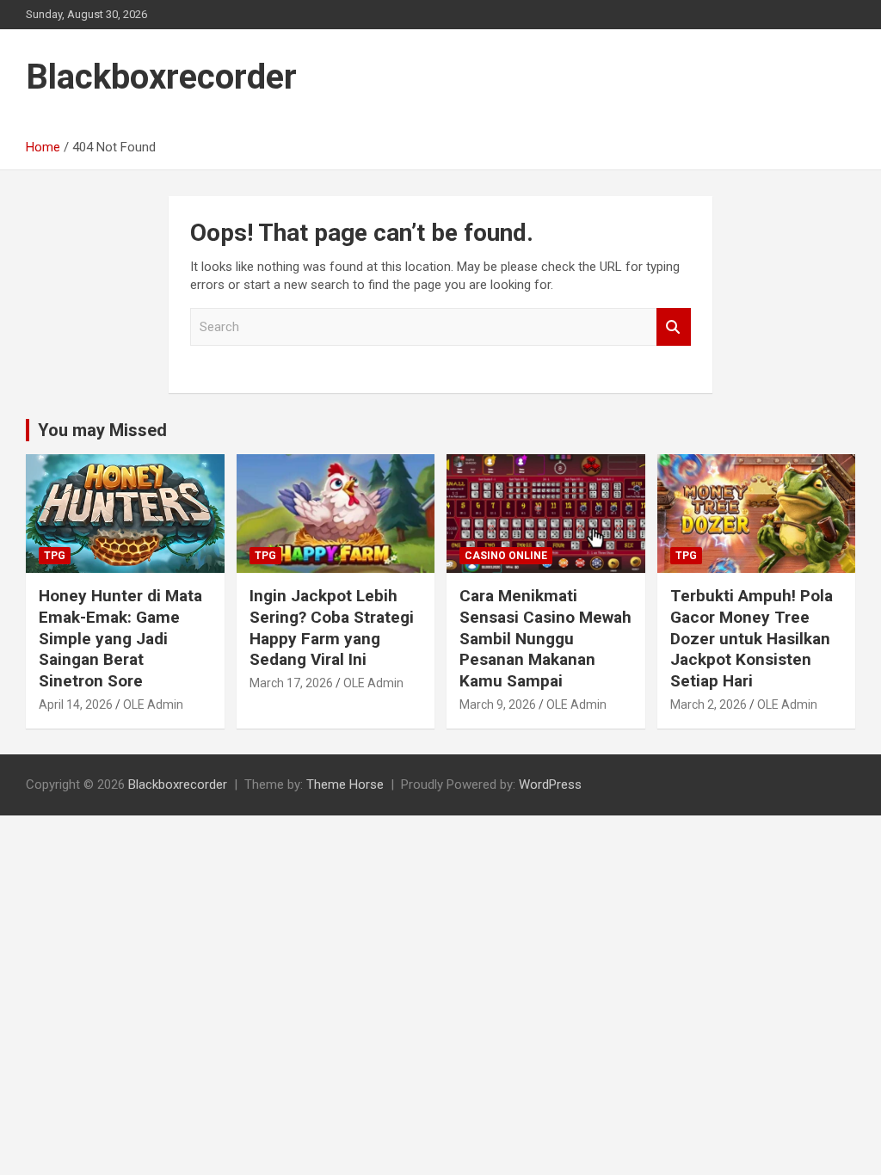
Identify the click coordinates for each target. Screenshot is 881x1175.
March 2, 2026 (708, 704)
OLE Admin (153, 704)
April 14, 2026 (76, 704)
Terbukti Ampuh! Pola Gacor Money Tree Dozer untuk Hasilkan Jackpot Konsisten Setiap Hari (751, 638)
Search (673, 327)
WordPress (550, 784)
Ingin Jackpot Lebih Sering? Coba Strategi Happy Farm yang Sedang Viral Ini (332, 627)
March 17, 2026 (291, 683)
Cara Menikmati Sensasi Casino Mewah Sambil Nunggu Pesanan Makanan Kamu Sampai (545, 638)
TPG (54, 556)
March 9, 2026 (497, 704)
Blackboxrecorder (161, 77)
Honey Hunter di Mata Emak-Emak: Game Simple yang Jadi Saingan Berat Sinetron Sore (120, 638)
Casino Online (506, 556)
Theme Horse (345, 784)
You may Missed (102, 430)
